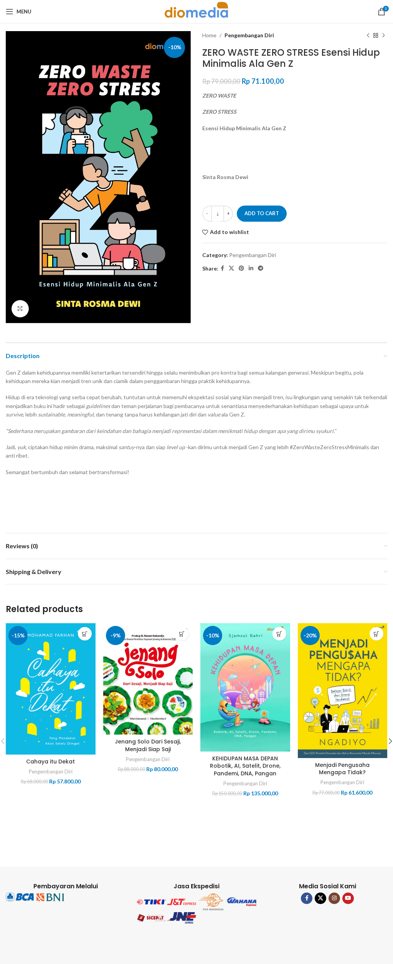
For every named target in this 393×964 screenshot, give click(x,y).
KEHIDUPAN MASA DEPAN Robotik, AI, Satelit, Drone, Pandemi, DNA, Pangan (245, 766)
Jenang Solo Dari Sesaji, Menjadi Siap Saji (148, 745)
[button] (85, 633)
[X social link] (231, 268)
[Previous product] (368, 35)
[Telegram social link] (261, 268)
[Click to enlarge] (20, 308)
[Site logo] (196, 11)
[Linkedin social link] (251, 268)
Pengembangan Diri (249, 35)
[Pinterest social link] (241, 268)
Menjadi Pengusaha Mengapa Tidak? (342, 769)
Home (209, 35)
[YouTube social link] (348, 898)
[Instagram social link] (334, 898)
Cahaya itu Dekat (50, 761)
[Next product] (383, 35)
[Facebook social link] (222, 268)
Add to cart (261, 213)
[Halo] (217, 217)
